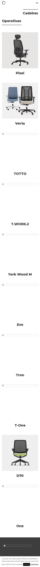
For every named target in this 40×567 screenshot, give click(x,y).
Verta (20, 123)
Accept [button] (26, 564)
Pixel (20, 73)
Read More (34, 564)
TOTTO (20, 174)
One (20, 526)
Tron (20, 375)
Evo (20, 325)
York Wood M (20, 274)
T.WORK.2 (20, 224)
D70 (20, 476)
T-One (20, 425)
